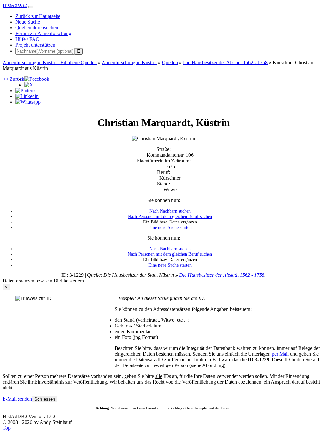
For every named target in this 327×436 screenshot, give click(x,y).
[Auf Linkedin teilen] (27, 96)
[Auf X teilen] (28, 84)
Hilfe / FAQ (27, 39)
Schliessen (44, 399)
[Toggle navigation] (30, 7)
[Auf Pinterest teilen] (26, 90)
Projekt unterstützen (35, 45)
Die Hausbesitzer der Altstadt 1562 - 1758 (221, 275)
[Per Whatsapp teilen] (28, 102)
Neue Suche (27, 22)
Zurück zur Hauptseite (37, 16)
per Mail (280, 354)
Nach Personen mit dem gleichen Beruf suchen (170, 216)
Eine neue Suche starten (170, 227)
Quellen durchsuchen (36, 27)
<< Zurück (13, 79)
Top (7, 428)
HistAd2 (15, 5)
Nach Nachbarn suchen (170, 211)
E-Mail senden (17, 399)
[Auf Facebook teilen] (36, 79)
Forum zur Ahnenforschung (43, 33)
